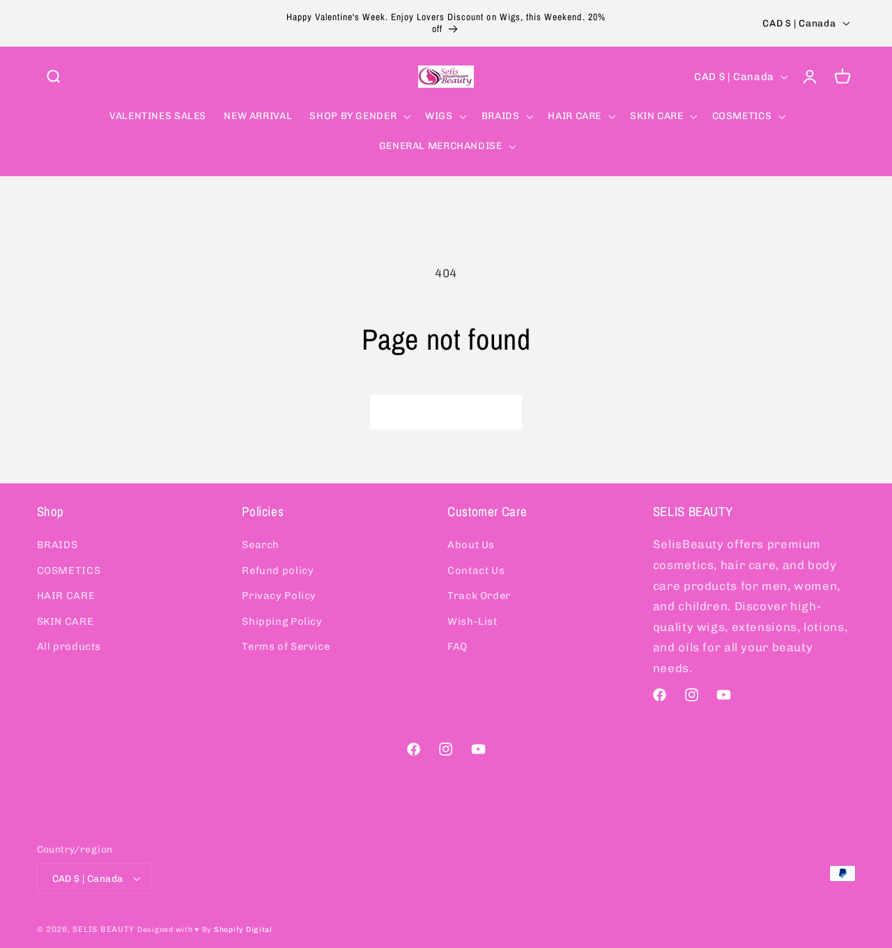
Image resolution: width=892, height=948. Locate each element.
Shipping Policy (282, 620)
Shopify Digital (243, 929)
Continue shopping (446, 412)
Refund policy (278, 570)
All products (69, 646)
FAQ (457, 646)
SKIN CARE (65, 620)
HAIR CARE (66, 595)
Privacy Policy (279, 595)
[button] (53, 77)
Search (260, 544)
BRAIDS (57, 544)
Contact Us (476, 570)
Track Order (479, 595)
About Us (471, 544)
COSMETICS (69, 570)
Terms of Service (286, 646)
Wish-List (472, 620)
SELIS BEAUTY (103, 929)
